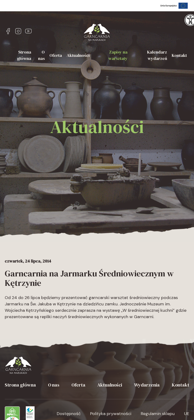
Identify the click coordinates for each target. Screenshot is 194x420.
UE (186, 413)
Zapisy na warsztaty (118, 55)
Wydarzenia (147, 385)
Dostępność (69, 413)
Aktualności (78, 55)
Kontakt (179, 55)
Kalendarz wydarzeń (157, 55)
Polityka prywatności (110, 413)
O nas (41, 55)
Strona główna (24, 55)
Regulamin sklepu (158, 413)
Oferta (55, 55)
